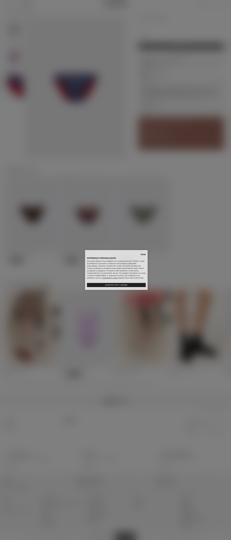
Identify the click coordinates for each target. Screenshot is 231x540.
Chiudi (143, 254)
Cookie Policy (100, 275)
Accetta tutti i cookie (116, 285)
